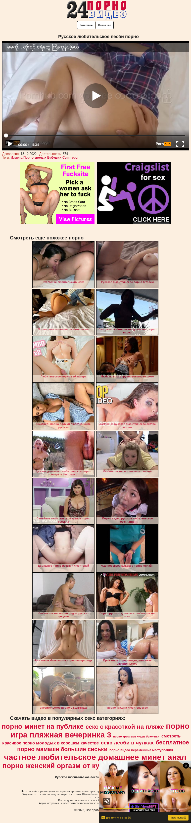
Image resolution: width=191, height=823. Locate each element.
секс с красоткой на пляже (125, 726)
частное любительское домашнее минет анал (95, 757)
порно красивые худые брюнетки (136, 736)
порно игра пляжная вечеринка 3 (100, 730)
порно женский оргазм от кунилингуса (69, 766)
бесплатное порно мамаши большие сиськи (103, 745)
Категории (86, 25)
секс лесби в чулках (127, 743)
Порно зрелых (34, 157)
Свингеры (70, 157)
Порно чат (104, 25)
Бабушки (54, 157)
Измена (16, 157)
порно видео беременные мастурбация (141, 750)
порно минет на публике (43, 726)
